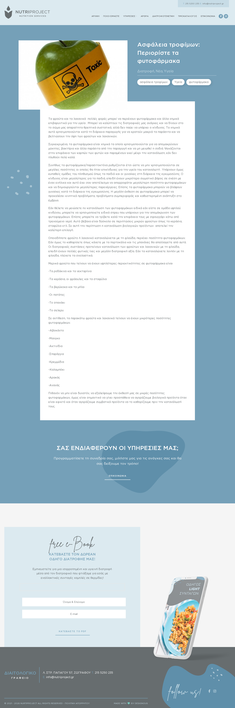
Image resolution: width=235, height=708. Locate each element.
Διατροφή (145, 71)
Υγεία (168, 71)
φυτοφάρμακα (199, 81)
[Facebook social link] (221, 16)
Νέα (159, 71)
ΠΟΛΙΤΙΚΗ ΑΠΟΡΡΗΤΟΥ (77, 703)
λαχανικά (79, 118)
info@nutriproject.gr (212, 3)
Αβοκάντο (57, 330)
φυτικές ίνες (86, 251)
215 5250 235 (191, 3)
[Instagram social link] (226, 16)
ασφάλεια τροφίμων (154, 81)
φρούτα (58, 118)
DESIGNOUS (141, 703)
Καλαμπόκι (57, 369)
